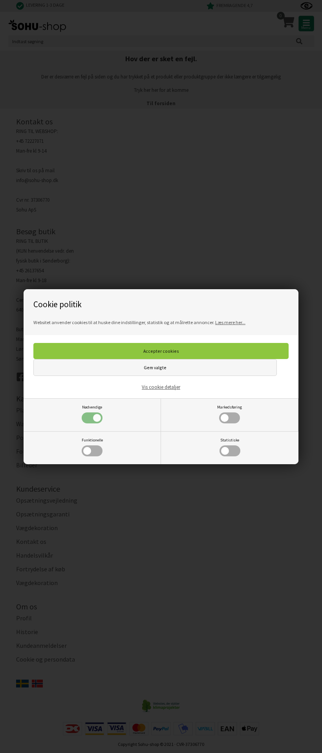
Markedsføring (229, 407)
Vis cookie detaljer (161, 387)
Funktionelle (92, 440)
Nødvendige (92, 407)
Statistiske (229, 440)
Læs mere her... (230, 322)
